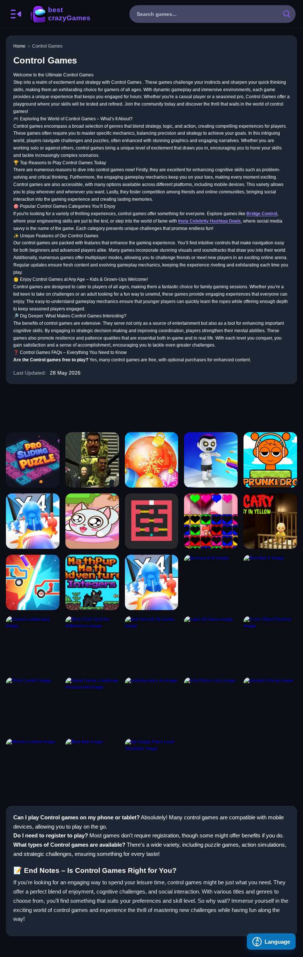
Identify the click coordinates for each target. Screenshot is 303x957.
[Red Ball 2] (270, 582)
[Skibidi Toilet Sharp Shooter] (92, 460)
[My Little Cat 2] (92, 521)
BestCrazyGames (59, 14)
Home (19, 46)
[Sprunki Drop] (270, 460)
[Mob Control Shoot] (32, 521)
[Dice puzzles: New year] (151, 460)
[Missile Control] (32, 766)
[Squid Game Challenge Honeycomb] (92, 705)
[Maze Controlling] (151, 521)
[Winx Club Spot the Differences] (92, 643)
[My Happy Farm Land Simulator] (151, 766)
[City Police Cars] (211, 705)
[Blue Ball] (92, 766)
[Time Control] (32, 705)
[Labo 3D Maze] (211, 643)
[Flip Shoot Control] (211, 460)
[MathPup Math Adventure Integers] (92, 582)
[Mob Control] (151, 582)
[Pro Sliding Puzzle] (32, 460)
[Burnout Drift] (211, 582)
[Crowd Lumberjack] (32, 643)
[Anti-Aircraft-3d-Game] (151, 643)
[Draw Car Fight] (32, 582)
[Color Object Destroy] (270, 643)
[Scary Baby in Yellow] (270, 521)
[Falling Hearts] (211, 521)
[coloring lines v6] (151, 705)
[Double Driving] (270, 705)
